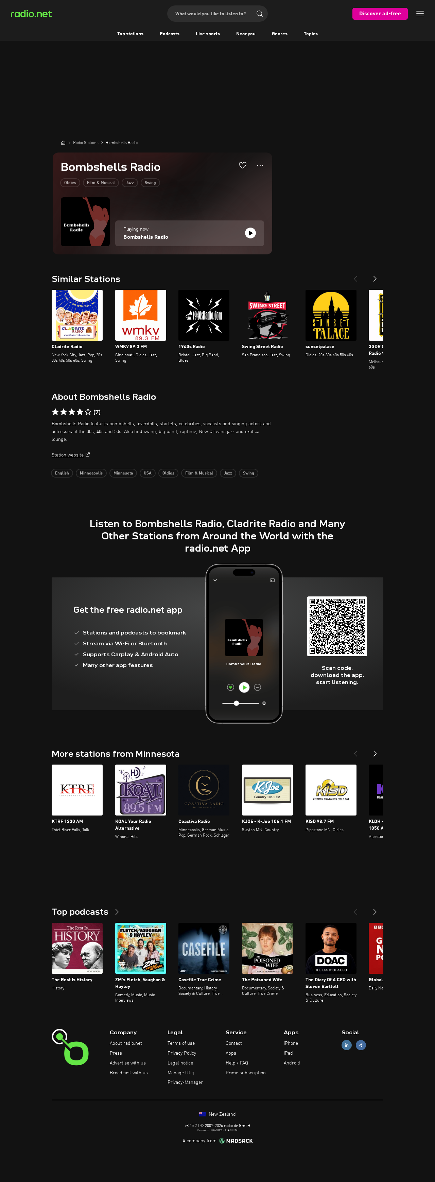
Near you (246, 34)
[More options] (260, 165)
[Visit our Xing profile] (361, 1045)
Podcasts (169, 34)
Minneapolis (91, 473)
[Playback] (250, 233)
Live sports (208, 34)
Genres (280, 34)
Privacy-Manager (185, 1082)
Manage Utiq (181, 1073)
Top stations (130, 34)
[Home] (63, 142)
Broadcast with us (129, 1073)
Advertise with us (128, 1063)
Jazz (130, 183)
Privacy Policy (182, 1053)
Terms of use (181, 1043)
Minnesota (123, 473)
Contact (234, 1043)
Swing (150, 183)
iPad (288, 1053)
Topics (311, 34)
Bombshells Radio (145, 237)
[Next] (375, 276)
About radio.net (126, 1043)
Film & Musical (101, 183)
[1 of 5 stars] (55, 412)
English (62, 473)
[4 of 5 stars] (80, 412)
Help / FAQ (237, 1063)
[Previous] (355, 276)
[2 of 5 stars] (63, 412)
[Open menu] (420, 14)
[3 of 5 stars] (72, 412)
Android (292, 1063)
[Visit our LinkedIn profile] (346, 1045)
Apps (231, 1053)
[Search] (260, 14)
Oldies (70, 183)
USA (148, 473)
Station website (68, 455)
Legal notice (180, 1063)
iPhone (291, 1043)
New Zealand (221, 1114)
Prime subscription (246, 1073)
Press (116, 1053)
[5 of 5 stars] (88, 412)
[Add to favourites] (242, 165)
